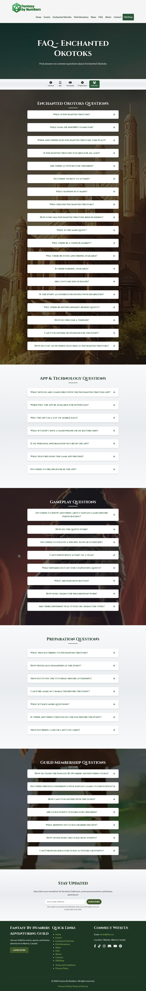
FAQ (101, 17)
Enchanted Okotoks (62, 17)
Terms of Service (80, 986)
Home (38, 17)
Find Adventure (81, 17)
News (93, 17)
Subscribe (94, 902)
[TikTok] (99, 946)
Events (47, 17)
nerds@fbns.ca (107, 934)
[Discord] (109, 946)
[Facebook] (95, 946)
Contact (117, 17)
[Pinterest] (120, 946)
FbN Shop (128, 17)
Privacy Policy (61, 968)
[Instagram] (104, 946)
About (108, 17)
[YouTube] (115, 946)
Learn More (19, 950)
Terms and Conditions (65, 965)
